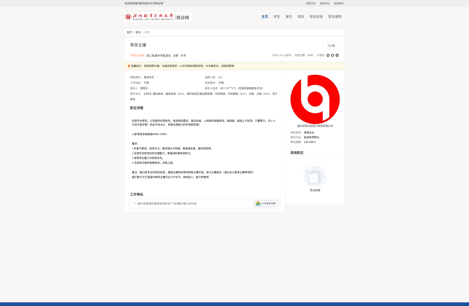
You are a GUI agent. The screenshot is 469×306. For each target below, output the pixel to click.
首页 (129, 32)
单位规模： (296, 142)
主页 (264, 17)
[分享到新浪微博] (337, 55)
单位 (289, 17)
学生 (277, 17)
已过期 (331, 45)
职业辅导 (335, 17)
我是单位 (325, 3)
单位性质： (296, 132)
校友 (301, 17)
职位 (138, 32)
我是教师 (339, 3)
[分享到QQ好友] (332, 55)
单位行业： (296, 137)
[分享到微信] (328, 55)
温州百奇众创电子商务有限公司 (315, 125)
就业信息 (316, 17)
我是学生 (311, 3)
